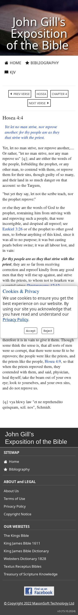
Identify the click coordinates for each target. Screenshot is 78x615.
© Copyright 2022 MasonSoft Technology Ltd (39, 603)
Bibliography (44, 62)
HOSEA (41, 94)
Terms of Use (14, 498)
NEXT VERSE (37, 103)
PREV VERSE (21, 94)
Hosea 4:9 (53, 361)
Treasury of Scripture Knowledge (31, 574)
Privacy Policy (15, 506)
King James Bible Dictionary (26, 550)
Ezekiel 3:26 (12, 228)
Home (15, 62)
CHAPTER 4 (59, 94)
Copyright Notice (17, 514)
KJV (12, 72)
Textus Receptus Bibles (22, 566)
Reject (47, 331)
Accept (30, 331)
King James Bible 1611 (22, 543)
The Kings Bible (16, 535)
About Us (11, 490)
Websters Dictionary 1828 (25, 558)
